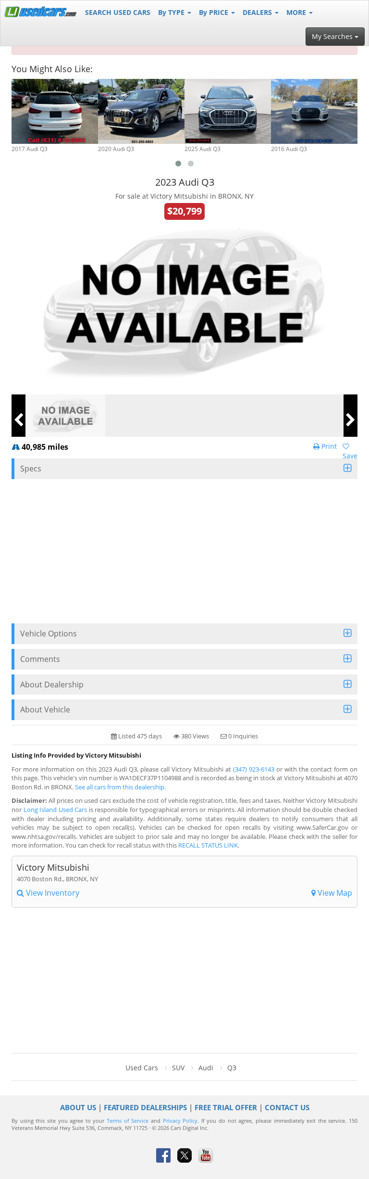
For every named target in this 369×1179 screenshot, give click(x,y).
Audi (205, 1067)
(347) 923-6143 (253, 769)
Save (350, 455)
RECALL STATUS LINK (208, 845)
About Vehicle (45, 709)
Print (328, 446)
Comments (40, 659)
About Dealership (52, 684)
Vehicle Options (48, 633)
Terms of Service (127, 1120)
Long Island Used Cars (55, 809)
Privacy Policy (180, 1120)
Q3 (231, 1067)
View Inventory (51, 892)
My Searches (333, 36)
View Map (334, 892)
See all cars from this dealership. (120, 787)
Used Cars (141, 1067)
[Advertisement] (184, 551)
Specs (30, 468)
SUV (178, 1067)
